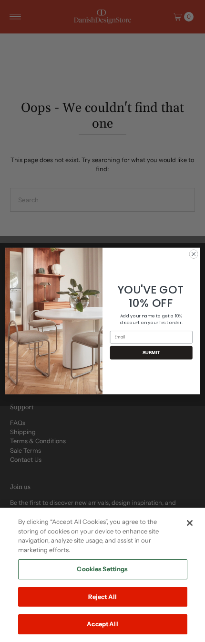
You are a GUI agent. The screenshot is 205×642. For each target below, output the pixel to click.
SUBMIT (151, 353)
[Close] (189, 522)
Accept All (102, 624)
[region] (102, 575)
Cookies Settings (102, 569)
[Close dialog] (193, 254)
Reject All (102, 596)
